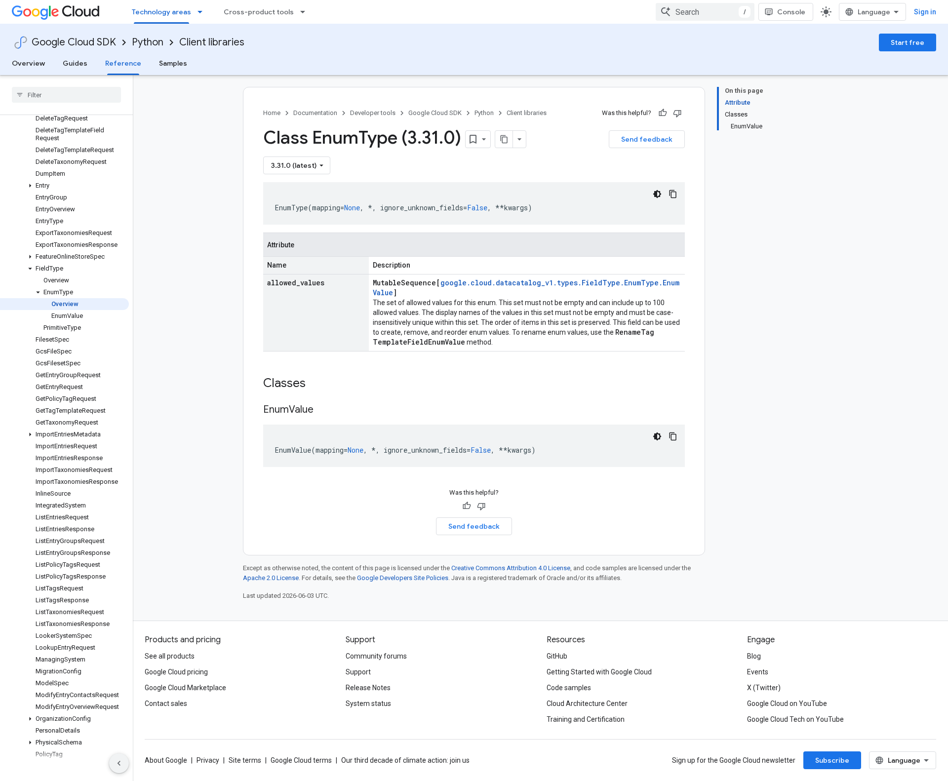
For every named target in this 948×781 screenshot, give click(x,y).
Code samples (569, 688)
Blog (754, 656)
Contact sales (166, 703)
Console (791, 11)
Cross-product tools (259, 11)
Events (757, 672)
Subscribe (832, 760)
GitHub (557, 656)
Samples (173, 63)
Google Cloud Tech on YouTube (795, 719)
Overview (28, 63)
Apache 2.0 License (271, 578)
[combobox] (705, 12)
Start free (907, 42)
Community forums (376, 656)
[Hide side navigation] (119, 763)
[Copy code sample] (673, 194)
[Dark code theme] (657, 194)
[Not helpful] (677, 113)
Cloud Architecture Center (587, 703)
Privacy (208, 760)
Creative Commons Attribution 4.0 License (510, 568)
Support (358, 672)
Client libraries (211, 42)
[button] (64, 186)
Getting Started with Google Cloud (599, 672)
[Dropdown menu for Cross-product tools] (305, 12)
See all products (170, 656)
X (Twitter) (764, 688)
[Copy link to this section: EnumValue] (323, 410)
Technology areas (161, 11)
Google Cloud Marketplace (185, 688)
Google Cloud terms (301, 760)
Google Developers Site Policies (402, 578)
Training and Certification (586, 719)
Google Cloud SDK (74, 42)
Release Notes (368, 688)
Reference (123, 63)
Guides (75, 63)
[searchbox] (66, 95)
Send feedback (646, 139)
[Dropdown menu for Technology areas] (203, 12)
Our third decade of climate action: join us (405, 760)
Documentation (315, 113)
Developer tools (372, 113)
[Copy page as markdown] (504, 139)
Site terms (245, 760)
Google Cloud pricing (176, 672)
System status (368, 703)
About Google (166, 760)
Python (147, 42)
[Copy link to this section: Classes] (318, 384)
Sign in (925, 12)
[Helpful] (662, 113)
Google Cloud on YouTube (787, 703)
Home (271, 113)
